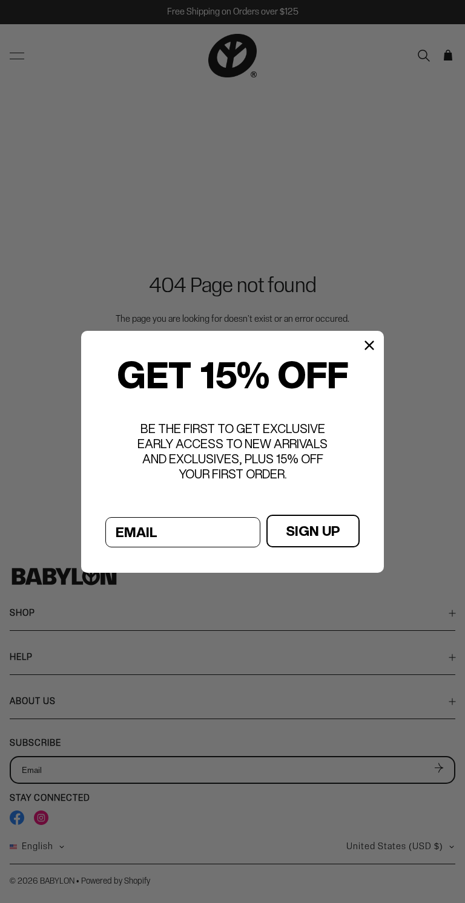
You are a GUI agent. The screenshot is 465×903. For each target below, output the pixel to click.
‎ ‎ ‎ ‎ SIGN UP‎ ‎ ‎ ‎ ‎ (313, 531)
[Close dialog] (369, 345)
